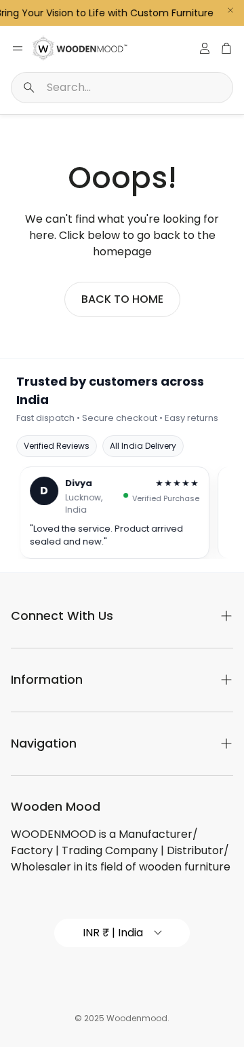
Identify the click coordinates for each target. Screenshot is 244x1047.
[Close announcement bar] (230, 10)
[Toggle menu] (17, 48)
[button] (122, 88)
